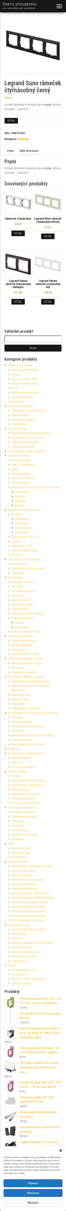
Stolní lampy (18, 573)
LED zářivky (17, 595)
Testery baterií (19, 424)
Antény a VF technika (20, 365)
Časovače (17, 717)
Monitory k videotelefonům (26, 952)
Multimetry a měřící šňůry (25, 663)
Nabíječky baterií (20, 695)
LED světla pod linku (22, 591)
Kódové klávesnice (21, 947)
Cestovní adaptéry (21, 721)
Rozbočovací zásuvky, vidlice (27, 744)
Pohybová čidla (20, 609)
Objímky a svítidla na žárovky (27, 979)
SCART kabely (23, 528)
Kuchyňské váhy (20, 852)
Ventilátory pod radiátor (24, 834)
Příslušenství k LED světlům (27, 613)
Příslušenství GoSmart (24, 956)
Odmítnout (33, 1193)
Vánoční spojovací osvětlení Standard (32, 897)
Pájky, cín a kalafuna (22, 464)
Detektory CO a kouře (23, 812)
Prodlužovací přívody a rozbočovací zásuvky (33, 713)
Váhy (11, 843)
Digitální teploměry (21, 645)
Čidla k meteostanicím (24, 640)
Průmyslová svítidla (22, 618)
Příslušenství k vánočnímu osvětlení (31, 866)
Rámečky (23, 139)
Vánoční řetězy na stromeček (28, 879)
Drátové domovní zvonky (25, 442)
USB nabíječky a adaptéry (25, 708)
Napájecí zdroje (20, 699)
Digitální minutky (20, 848)
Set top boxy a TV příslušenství (25, 753)
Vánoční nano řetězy (23, 870)
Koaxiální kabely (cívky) (24, 550)
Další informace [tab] (29, 150)
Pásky (14, 469)
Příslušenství (22, 491)
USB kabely (21, 532)
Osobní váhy (18, 857)
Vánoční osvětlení (18, 861)
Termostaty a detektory (21, 807)
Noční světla (18, 564)
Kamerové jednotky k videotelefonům (32, 943)
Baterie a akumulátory (20, 406)
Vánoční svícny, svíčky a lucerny (29, 902)
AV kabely (16, 514)
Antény (15, 374)
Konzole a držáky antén (24, 379)
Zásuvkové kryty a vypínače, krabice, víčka (35, 487)
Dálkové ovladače (21, 758)
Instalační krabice (21, 460)
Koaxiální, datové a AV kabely (24, 509)
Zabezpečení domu (19, 925)
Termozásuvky (19, 830)
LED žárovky (18, 974)
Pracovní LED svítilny (23, 798)
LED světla (17, 586)
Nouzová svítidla (20, 600)
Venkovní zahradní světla (25, 631)
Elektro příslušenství (20, 4)
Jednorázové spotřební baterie (28, 410)
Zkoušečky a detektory (24, 672)
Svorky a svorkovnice (23, 478)
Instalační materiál (18, 455)
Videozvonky (18, 961)
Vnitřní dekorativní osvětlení (27, 920)
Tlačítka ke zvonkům (23, 446)
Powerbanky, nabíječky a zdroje (25, 676)
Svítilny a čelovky (17, 771)
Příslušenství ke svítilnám (25, 803)
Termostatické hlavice (24, 816)
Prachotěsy (21, 627)
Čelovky (15, 776)
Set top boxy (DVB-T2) (23, 767)
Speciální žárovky (21, 983)
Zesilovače (17, 401)
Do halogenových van (23, 970)
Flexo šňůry (17, 730)
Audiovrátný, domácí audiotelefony (30, 433)
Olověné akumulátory (23, 419)
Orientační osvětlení (22, 604)
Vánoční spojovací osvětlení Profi (30, 893)
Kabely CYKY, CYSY (22, 546)
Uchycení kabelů (20, 483)
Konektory (17, 555)
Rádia (14, 388)
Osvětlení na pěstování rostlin (28, 568)
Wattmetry (17, 667)
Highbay (19, 622)
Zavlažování (18, 839)
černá (47, 104)
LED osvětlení (15, 577)
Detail (11, 120)
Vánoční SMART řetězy (24, 888)
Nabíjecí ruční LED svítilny (25, 794)
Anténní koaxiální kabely (24, 370)
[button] (60, 1150)
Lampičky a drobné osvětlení (24, 559)
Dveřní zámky (19, 934)
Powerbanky (18, 704)
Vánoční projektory (22, 875)
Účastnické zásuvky (22, 397)
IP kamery (17, 938)
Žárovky (12, 965)
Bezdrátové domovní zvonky (27, 437)
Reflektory (13, 749)
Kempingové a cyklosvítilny (26, 785)
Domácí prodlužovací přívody (27, 726)
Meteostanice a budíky (20, 636)
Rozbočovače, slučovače (25, 392)
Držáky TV (17, 762)
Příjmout (33, 1183)
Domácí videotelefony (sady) (27, 929)
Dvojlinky (16, 541)
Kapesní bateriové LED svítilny (28, 780)
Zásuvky (19, 505)
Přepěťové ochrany (22, 740)
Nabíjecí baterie (20, 415)
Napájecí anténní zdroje (24, 383)
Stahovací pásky (20, 474)
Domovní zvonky (17, 428)
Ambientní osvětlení (22, 582)
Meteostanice (19, 649)
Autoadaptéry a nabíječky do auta (30, 681)
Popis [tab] (10, 150)
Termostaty (18, 821)
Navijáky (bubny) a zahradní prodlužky (32, 735)
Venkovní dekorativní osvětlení (28, 907)
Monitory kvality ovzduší (24, 654)
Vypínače (20, 500)
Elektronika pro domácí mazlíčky (26, 451)
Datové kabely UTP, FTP (24, 537)
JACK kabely (22, 523)
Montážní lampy (20, 789)
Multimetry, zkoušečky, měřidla (25, 658)
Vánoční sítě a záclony (24, 884)
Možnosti (33, 1202)
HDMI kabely (22, 519)
